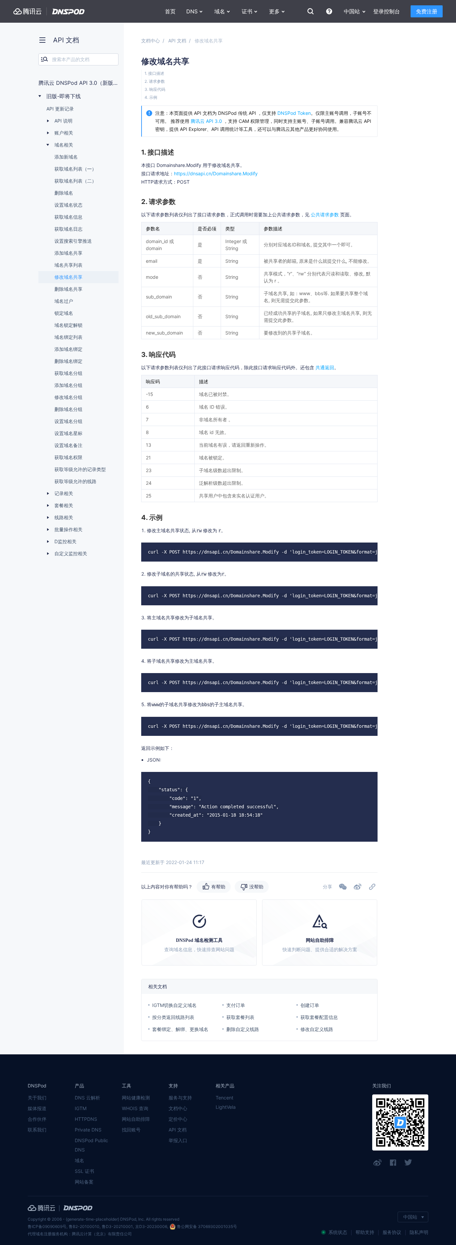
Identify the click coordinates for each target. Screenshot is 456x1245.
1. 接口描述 (154, 73)
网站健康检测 (136, 1097)
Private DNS (88, 1129)
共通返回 (324, 367)
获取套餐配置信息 (319, 1017)
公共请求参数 (325, 214)
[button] (357, 886)
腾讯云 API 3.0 (206, 121)
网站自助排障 (136, 1119)
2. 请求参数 (155, 81)
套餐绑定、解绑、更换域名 (180, 1029)
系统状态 (337, 1232)
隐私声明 (419, 1232)
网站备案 (84, 1182)
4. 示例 (151, 97)
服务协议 (392, 1232)
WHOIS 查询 (135, 1108)
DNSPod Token (294, 113)
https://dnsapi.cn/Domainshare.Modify (216, 173)
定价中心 (178, 1119)
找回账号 (131, 1129)
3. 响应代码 (155, 89)
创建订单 (309, 1005)
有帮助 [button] (218, 886)
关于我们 (37, 1097)
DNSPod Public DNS (91, 1145)
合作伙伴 (37, 1119)
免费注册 (426, 11)
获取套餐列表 (240, 1017)
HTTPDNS (86, 1119)
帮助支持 (365, 1232)
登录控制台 (386, 11)
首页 (170, 11)
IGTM (80, 1108)
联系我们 (37, 1129)
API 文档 (177, 40)
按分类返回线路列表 (173, 1017)
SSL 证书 (84, 1171)
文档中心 (150, 40)
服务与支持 (180, 1097)
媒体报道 (37, 1108)
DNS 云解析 (87, 1097)
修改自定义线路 (316, 1029)
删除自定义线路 (242, 1029)
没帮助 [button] (256, 886)
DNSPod (68, 11)
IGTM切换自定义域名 (174, 1005)
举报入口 (178, 1140)
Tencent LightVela (226, 1102)
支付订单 (235, 1005)
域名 (79, 1160)
